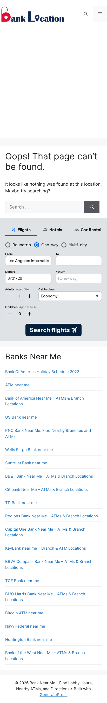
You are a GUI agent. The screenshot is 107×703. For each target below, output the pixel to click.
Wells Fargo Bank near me (29, 449)
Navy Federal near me (25, 626)
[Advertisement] (53, 84)
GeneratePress (54, 694)
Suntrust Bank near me (26, 462)
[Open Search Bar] (85, 14)
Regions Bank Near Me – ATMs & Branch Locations (51, 515)
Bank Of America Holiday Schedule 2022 (42, 371)
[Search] (91, 207)
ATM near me (17, 384)
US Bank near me (21, 417)
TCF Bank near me (22, 580)
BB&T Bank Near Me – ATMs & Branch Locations (49, 476)
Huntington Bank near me (28, 639)
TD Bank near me (21, 502)
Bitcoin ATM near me (24, 612)
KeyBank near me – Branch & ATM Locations (45, 548)
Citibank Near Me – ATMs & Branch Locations (46, 489)
